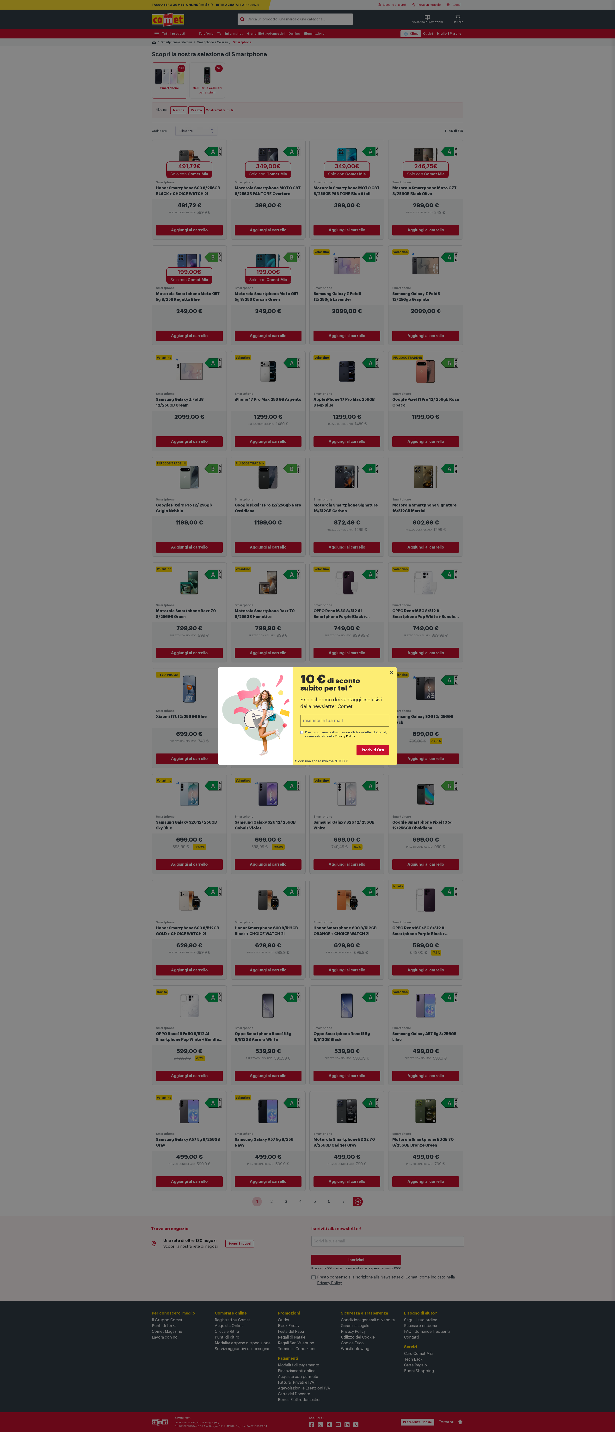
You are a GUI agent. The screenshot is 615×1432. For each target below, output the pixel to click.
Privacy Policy (345, 736)
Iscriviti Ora (373, 750)
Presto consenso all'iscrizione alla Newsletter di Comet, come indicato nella (346, 734)
